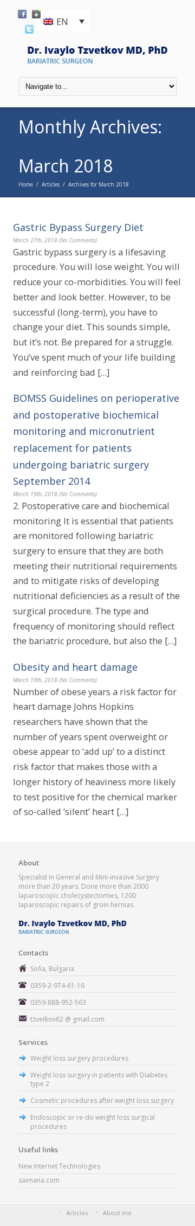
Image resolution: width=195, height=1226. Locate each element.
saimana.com (39, 1180)
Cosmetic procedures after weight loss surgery (102, 1100)
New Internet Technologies (59, 1166)
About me (117, 1213)
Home (25, 184)
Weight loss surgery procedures (79, 1058)
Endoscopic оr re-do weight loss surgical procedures (92, 1122)
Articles (51, 184)
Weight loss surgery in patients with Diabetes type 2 (98, 1079)
